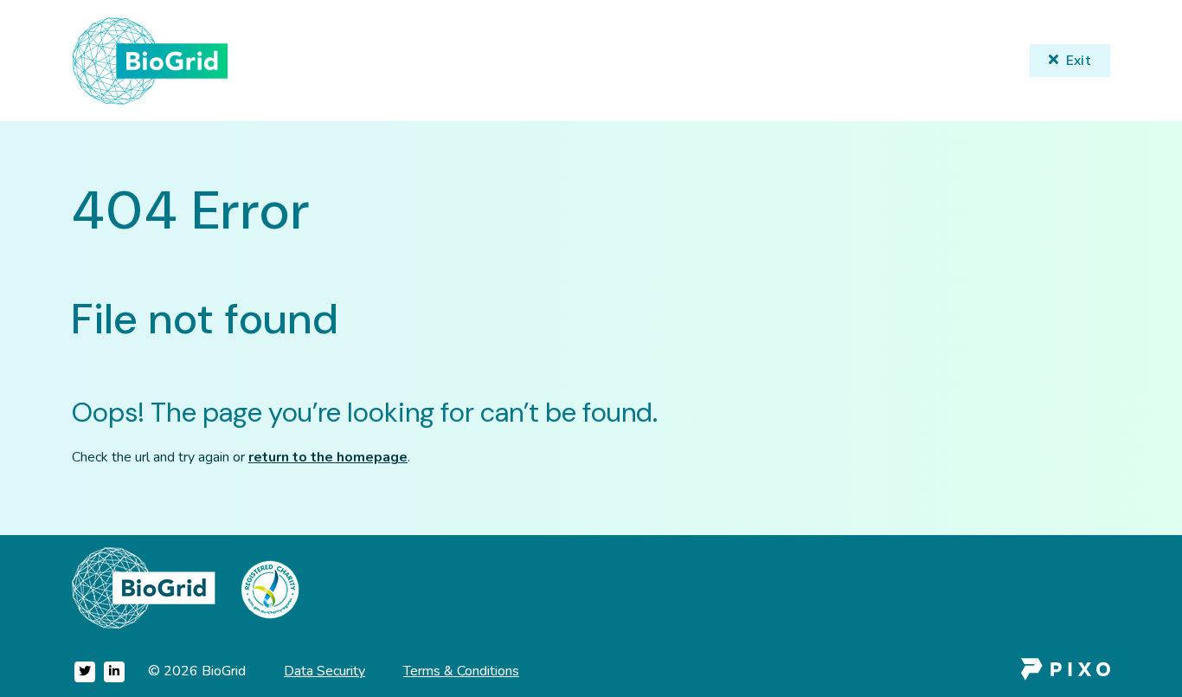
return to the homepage (328, 457)
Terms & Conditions (461, 671)
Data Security (324, 671)
